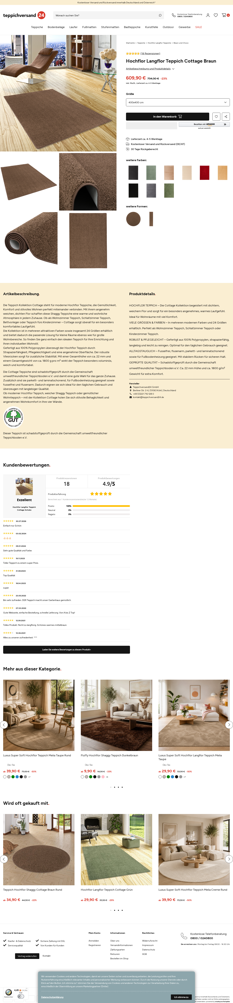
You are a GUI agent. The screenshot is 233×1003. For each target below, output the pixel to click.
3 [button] (118, 787)
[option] (116, 2)
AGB (144, 954)
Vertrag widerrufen (27, 956)
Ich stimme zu (181, 997)
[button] (204, 125)
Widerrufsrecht (149, 940)
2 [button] (114, 787)
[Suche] (160, 15)
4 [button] (122, 787)
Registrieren (95, 945)
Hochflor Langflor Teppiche (159, 43)
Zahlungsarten (117, 949)
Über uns (114, 940)
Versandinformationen (121, 945)
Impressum (148, 945)
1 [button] (110, 787)
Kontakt (46, 955)
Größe (130, 93)
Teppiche (141, 43)
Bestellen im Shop (119, 958)
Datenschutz (148, 949)
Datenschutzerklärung (52, 997)
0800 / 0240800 (201, 938)
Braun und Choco (181, 43)
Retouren (115, 954)
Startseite (130, 43)
